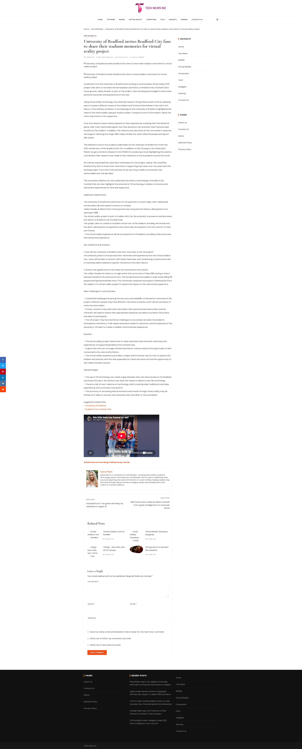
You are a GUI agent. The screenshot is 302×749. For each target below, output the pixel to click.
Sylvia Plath (123, 57)
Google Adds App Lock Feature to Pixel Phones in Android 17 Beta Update (148, 712)
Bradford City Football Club (98, 409)
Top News (111, 19)
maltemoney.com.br (119, 462)
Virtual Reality (135, 19)
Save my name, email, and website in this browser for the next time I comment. (127, 632)
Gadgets (173, 19)
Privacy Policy (184, 149)
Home (100, 19)
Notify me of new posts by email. (105, 645)
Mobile (122, 19)
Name (91, 604)
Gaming (184, 19)
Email (133, 604)
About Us (182, 122)
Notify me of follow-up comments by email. (110, 638)
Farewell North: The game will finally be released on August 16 (104, 505)
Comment (93, 581)
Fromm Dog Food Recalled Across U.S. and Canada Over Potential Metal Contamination (151, 703)
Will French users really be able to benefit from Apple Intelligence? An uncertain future (150, 505)
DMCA (181, 136)
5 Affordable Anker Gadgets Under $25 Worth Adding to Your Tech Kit (148, 722)
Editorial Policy (185, 142)
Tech (162, 19)
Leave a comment (138, 57)
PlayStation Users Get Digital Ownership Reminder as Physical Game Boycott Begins (150, 683)
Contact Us (197, 19)
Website (92, 618)
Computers (151, 19)
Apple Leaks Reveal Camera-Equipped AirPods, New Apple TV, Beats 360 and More (150, 693)
